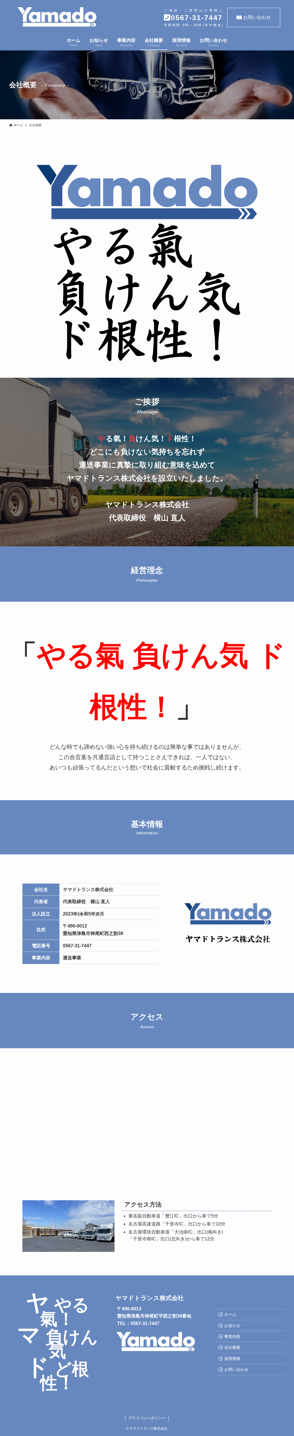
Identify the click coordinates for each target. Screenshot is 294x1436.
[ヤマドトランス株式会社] (57, 17)
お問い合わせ (257, 17)
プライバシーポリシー (147, 1418)
